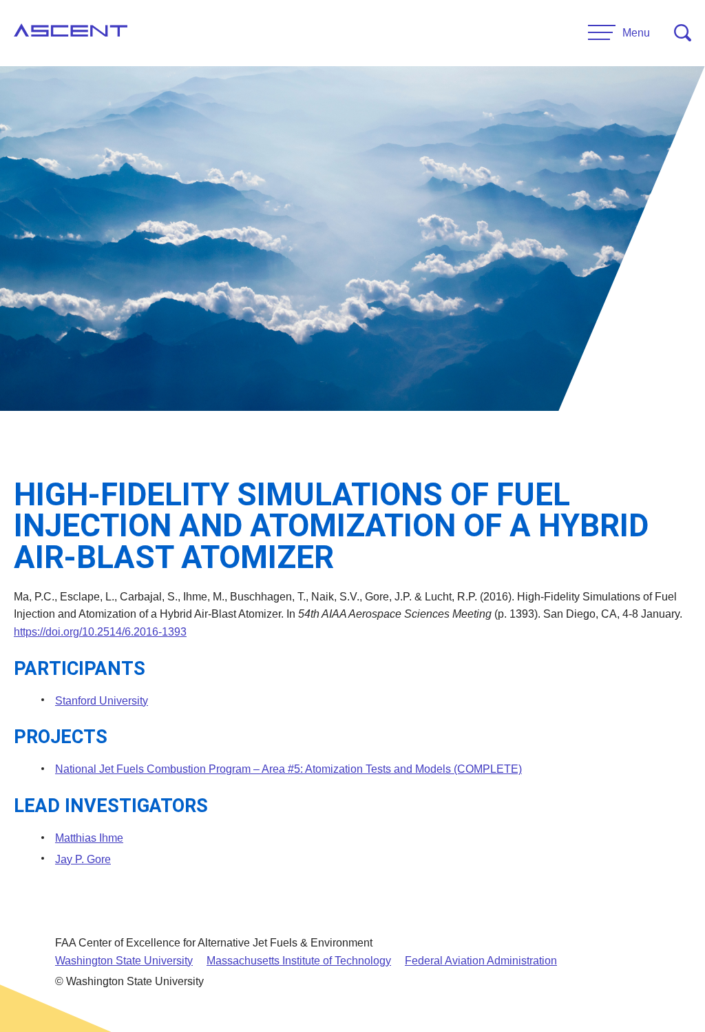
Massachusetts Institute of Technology (299, 961)
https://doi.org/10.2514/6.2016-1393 (100, 632)
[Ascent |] (70, 33)
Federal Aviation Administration (481, 961)
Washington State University (124, 961)
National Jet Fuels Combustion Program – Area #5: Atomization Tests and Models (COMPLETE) (288, 769)
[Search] (682, 32)
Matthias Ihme (89, 838)
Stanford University (101, 701)
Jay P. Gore (83, 859)
